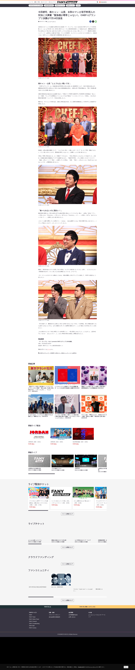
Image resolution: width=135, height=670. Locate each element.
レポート (54, 21)
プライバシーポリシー (54, 614)
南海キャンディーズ (66, 353)
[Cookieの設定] (81, 667)
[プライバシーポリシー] (92, 667)
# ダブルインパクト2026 (36, 5)
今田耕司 (52, 353)
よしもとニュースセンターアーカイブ (96, 615)
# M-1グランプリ (60, 5)
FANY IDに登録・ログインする (87, 606)
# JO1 (78, 5)
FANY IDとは (47, 606)
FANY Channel (33, 621)
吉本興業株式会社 (73, 614)
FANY (30, 614)
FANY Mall (32, 625)
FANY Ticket (32, 617)
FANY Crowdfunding (34, 623)
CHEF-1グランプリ (45, 353)
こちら (49, 349)
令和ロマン (58, 353)
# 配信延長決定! (49, 5)
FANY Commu (32, 627)
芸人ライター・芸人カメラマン (49, 2)
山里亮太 (74, 353)
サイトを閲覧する (66, 513)
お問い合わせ (72, 617)
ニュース (31, 2)
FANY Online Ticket (34, 619)
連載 (35, 2)
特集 (39, 2)
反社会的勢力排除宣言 (54, 617)
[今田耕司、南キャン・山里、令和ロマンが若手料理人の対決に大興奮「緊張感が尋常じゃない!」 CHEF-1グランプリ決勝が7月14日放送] (90, 21)
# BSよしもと (70, 5)
